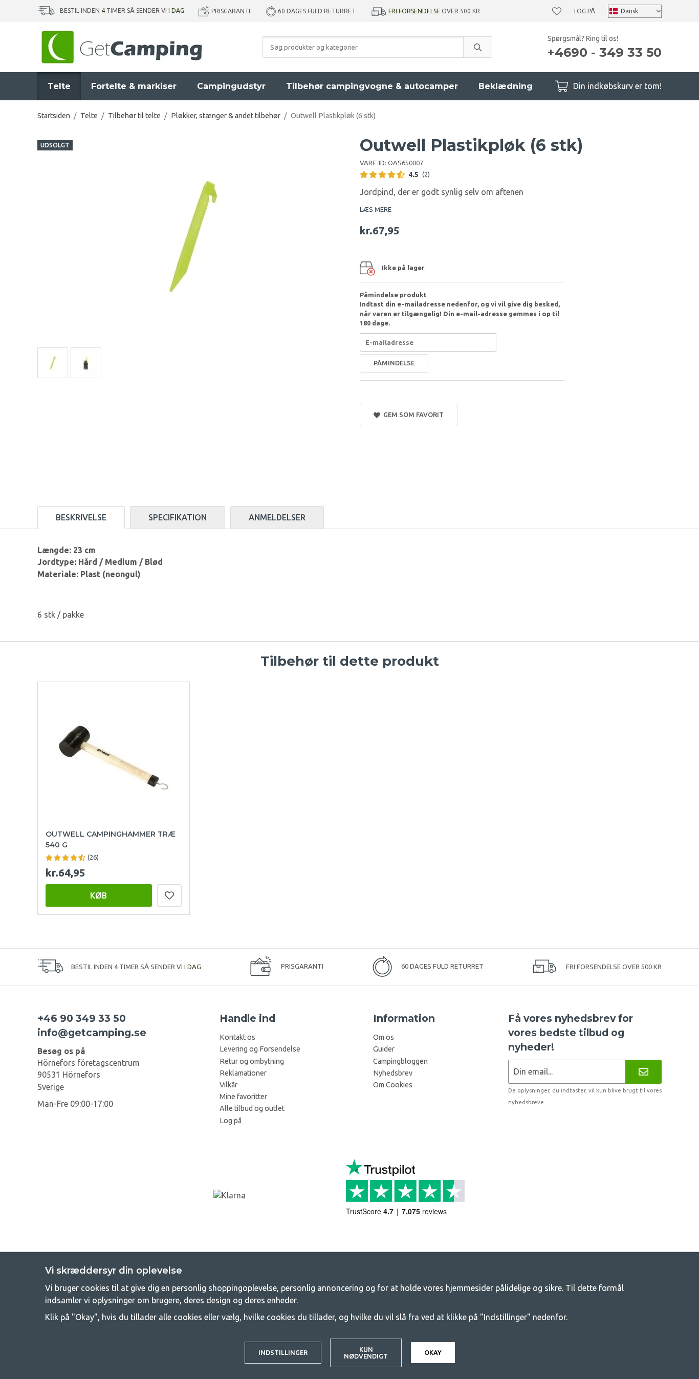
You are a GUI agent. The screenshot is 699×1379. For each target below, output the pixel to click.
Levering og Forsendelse (260, 1049)
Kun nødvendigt (366, 1353)
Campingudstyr (231, 86)
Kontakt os (237, 1037)
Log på (584, 11)
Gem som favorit (412, 414)
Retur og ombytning (252, 1061)
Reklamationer (243, 1073)
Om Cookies (392, 1085)
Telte (59, 86)
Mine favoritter (243, 1096)
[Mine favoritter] (556, 11)
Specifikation (177, 517)
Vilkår (228, 1085)
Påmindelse (394, 362)
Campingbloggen (400, 1061)
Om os (383, 1037)
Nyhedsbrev (392, 1073)
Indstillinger (283, 1352)
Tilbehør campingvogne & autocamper (372, 86)
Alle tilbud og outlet (252, 1108)
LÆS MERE (375, 209)
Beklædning (505, 86)
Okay (433, 1352)
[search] (477, 47)
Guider (384, 1049)
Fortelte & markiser (134, 86)
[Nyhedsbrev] (643, 1072)
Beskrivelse (81, 517)
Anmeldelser (277, 517)
